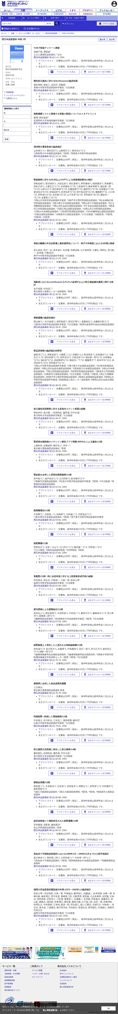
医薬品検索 (8, 977)
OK (108, 1008)
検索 (6, 139)
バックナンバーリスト (15, 95)
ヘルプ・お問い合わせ (40, 974)
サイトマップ (37, 977)
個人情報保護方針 (67, 987)
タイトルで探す (33, 18)
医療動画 (7, 987)
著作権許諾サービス (12, 990)
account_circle (114, 3)
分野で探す (55, 18)
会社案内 (63, 970)
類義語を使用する (11, 29)
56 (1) (52, 57)
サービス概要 (37, 970)
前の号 (102, 39)
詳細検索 (11, 18)
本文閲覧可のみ (33, 29)
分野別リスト (11, 98)
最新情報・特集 (10, 970)
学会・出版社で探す (76, 18)
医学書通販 (8, 984)
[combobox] (22, 23)
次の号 (112, 39)
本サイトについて (67, 974)
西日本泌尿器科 (51, 33)
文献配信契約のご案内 (68, 977)
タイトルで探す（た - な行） (30, 33)
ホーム (3, 33)
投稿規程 (10, 92)
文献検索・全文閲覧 (12, 974)
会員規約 (63, 984)
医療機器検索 (9, 980)
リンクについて (66, 980)
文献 (12, 33)
